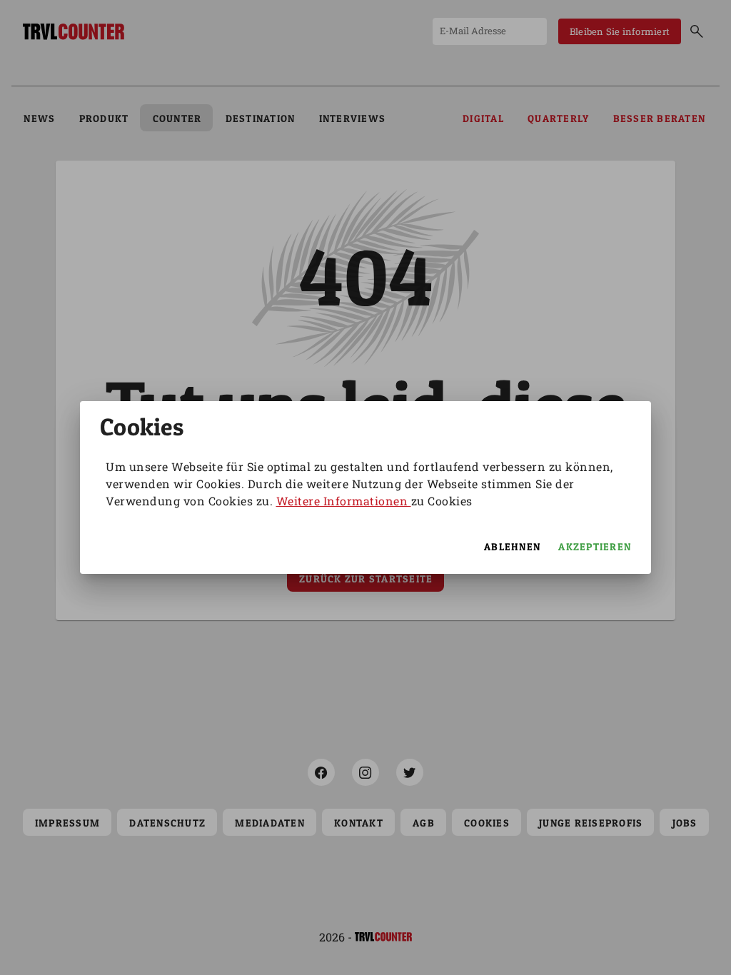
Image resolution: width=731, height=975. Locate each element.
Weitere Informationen (343, 500)
